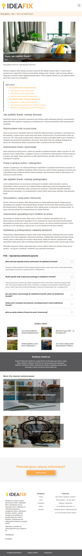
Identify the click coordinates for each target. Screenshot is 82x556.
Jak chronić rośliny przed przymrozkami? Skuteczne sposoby (65, 345)
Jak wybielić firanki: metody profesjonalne (24, 99)
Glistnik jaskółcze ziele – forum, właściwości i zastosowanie (30, 345)
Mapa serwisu (33, 553)
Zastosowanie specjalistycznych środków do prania (28, 105)
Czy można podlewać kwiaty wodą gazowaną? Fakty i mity (30, 332)
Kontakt (8, 539)
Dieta (41, 497)
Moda (41, 506)
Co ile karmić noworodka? (41, 432)
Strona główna (5, 14)
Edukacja (41, 503)
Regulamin (48, 553)
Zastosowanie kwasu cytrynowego (22, 93)
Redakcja (9, 535)
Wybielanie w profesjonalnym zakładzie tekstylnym (27, 108)
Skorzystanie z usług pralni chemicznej (23, 102)
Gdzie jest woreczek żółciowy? (41, 395)
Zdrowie (41, 509)
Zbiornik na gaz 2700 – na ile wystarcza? (65, 332)
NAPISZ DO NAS (41, 473)
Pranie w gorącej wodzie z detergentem (23, 96)
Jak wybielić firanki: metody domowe (22, 88)
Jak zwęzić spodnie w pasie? (65, 497)
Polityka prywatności (14, 553)
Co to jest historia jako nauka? (65, 513)
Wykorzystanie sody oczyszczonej (22, 91)
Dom (13, 14)
